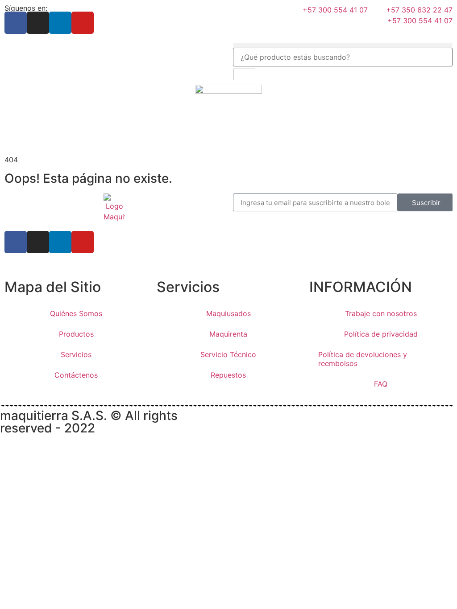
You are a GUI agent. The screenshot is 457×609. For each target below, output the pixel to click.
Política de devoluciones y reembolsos (362, 359)
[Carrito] (244, 74)
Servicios (76, 354)
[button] (343, 45)
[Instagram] (38, 23)
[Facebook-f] (15, 23)
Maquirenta (228, 333)
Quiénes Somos (76, 313)
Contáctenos (76, 374)
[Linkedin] (60, 23)
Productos (76, 333)
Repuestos (228, 374)
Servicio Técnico (228, 354)
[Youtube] (82, 23)
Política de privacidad (381, 333)
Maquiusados (228, 313)
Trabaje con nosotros (381, 313)
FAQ (380, 383)
